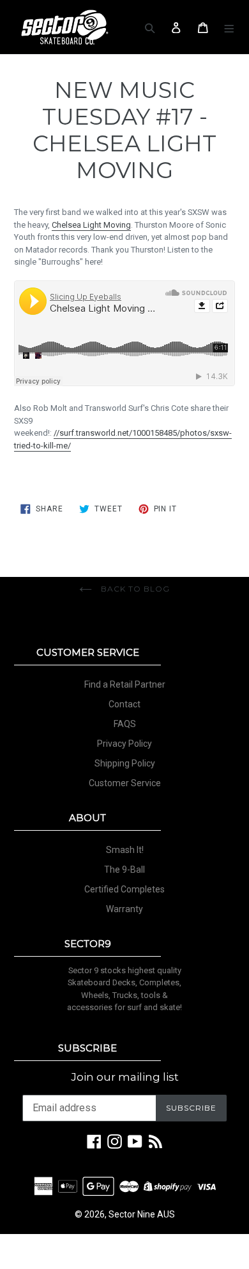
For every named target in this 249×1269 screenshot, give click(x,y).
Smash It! (125, 850)
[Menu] (229, 27)
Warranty (124, 909)
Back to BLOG (133, 588)
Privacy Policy (124, 744)
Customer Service (125, 783)
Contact (124, 704)
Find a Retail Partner (124, 684)
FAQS (125, 724)
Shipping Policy (124, 763)
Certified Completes (124, 889)
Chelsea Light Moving (91, 225)
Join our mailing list (125, 1077)
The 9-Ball (124, 869)
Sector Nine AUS (142, 1214)
